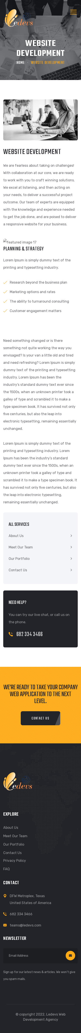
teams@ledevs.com (25, 925)
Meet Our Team (21, 547)
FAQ (6, 869)
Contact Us (18, 570)
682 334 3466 (29, 634)
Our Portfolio (19, 559)
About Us (16, 536)
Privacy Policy (14, 861)
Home (21, 63)
